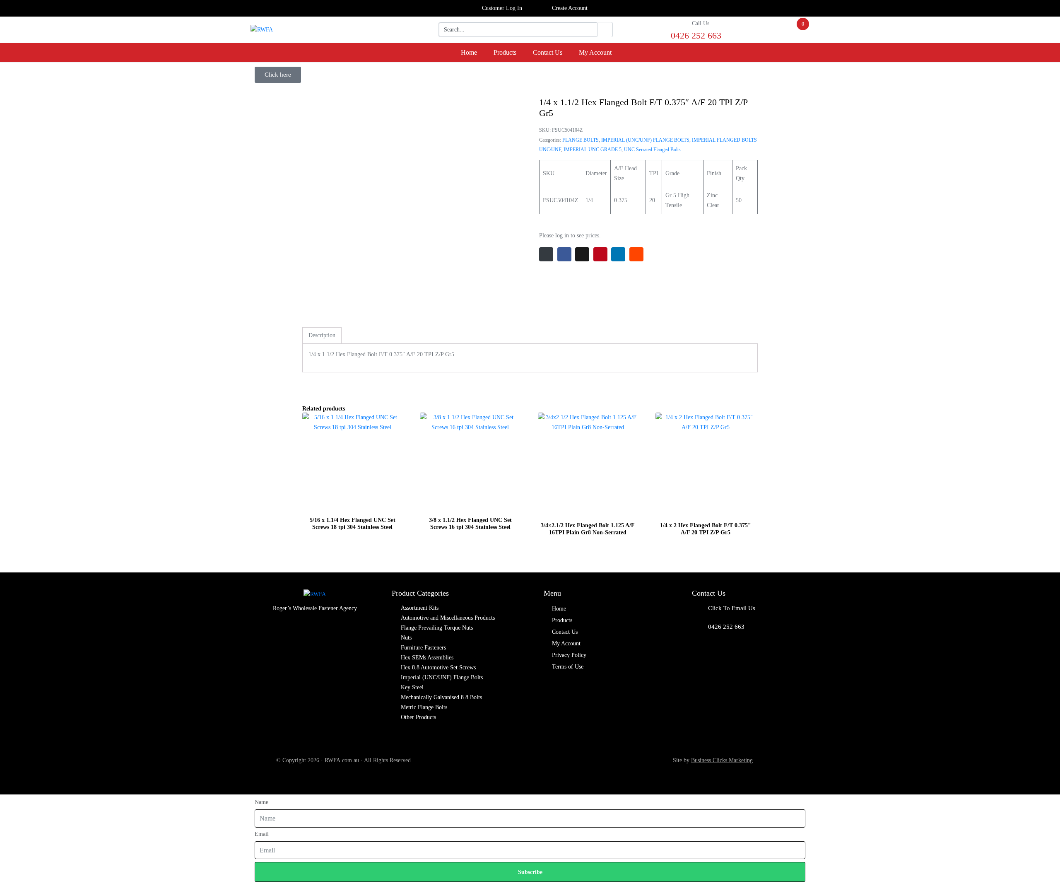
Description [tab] (321, 335)
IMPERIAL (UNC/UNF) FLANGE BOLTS (645, 140)
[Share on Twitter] (582, 254)
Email (262, 834)
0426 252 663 (726, 626)
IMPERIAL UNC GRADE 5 (593, 149)
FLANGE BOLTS (580, 140)
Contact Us (547, 52)
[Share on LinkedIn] (618, 254)
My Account (595, 52)
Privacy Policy (569, 655)
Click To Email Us (731, 608)
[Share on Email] (546, 254)
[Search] (605, 29)
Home (469, 52)
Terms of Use (567, 667)
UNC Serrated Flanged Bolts (652, 149)
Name (261, 802)
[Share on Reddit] (636, 254)
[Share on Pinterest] (600, 254)
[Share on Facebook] (564, 254)
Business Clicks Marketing (722, 760)
